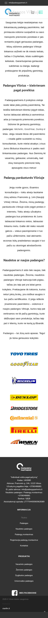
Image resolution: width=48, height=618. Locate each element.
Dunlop (39, 129)
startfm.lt (6, 608)
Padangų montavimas (24, 534)
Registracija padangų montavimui (24, 540)
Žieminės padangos (24, 570)
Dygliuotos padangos (24, 575)
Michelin (18, 129)
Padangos (24, 523)
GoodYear (29, 129)
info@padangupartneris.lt (18, 3)
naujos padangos (31, 260)
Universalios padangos (24, 581)
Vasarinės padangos (24, 564)
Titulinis (24, 518)
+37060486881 (35, 486)
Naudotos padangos (24, 529)
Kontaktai (24, 546)
